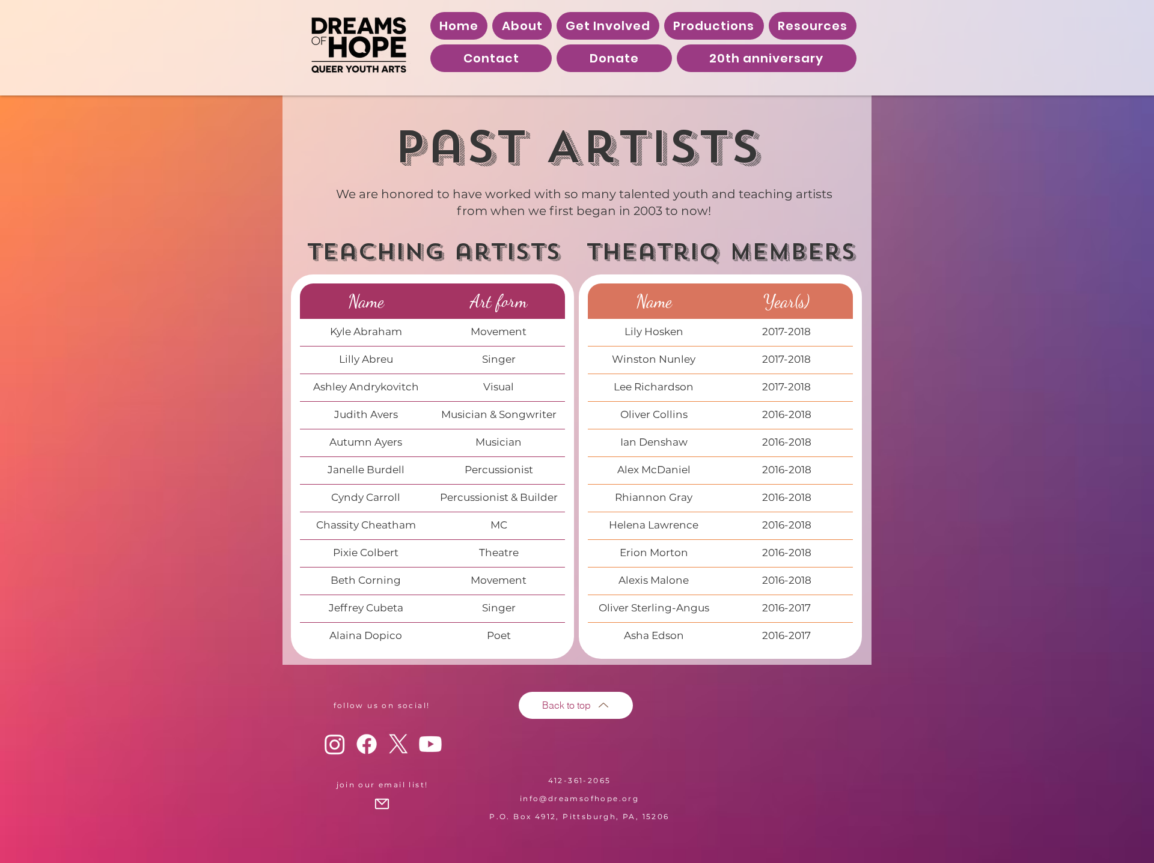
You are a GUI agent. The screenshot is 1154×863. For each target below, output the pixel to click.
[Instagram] (335, 744)
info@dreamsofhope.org (579, 798)
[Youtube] (430, 744)
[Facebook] (366, 744)
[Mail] (382, 804)
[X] (398, 744)
